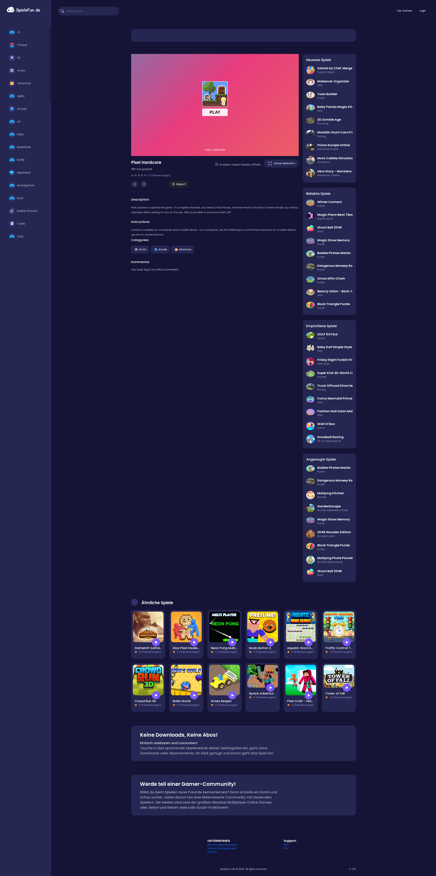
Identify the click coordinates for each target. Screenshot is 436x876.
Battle (21, 160)
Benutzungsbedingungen (222, 844)
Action (21, 70)
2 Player (22, 45)
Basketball (23, 147)
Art (19, 122)
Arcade (22, 109)
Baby (20, 134)
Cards (21, 224)
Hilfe (286, 844)
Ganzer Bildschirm (284, 163)
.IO (18, 32)
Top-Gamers (404, 10)
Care (20, 236)
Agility (21, 96)
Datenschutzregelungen (221, 848)
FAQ (286, 848)
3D (18, 58)
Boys (20, 198)
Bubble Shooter (27, 211)
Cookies (212, 852)
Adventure (24, 83)
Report (181, 184)
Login (423, 10)
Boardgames (25, 185)
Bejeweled (23, 173)
